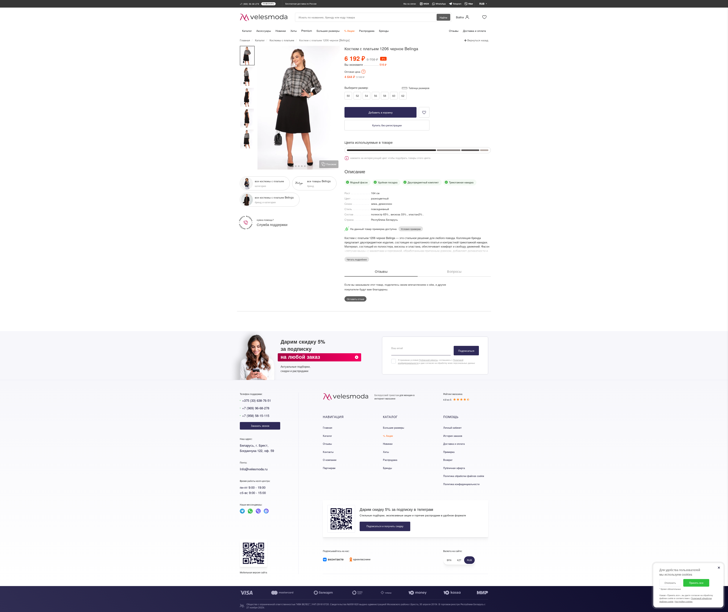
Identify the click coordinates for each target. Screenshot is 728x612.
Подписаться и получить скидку (384, 526)
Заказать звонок (260, 426)
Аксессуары (263, 31)
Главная (327, 427)
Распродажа (366, 31)
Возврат (448, 460)
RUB (469, 560)
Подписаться (466, 351)
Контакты (328, 452)
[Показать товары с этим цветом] (391, 150)
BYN (449, 560)
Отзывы (453, 31)
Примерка (448, 452)
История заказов (452, 436)
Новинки (280, 31)
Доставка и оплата (474, 31)
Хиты (293, 31)
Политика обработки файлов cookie (463, 476)
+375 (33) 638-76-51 (256, 400)
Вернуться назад (477, 40)
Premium (306, 31)
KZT (459, 560)
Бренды (384, 31)
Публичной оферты (428, 359)
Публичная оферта (454, 468)
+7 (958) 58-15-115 (255, 415)
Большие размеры (328, 31)
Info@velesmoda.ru (254, 469)
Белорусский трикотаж (386, 395)
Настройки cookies (684, 601)
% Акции (349, 31)
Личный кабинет (452, 427)
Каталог (247, 31)
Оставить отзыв (355, 299)
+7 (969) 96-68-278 (255, 408)
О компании (329, 460)
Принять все (696, 583)
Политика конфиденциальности (461, 484)
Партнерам (329, 468)
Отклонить (670, 582)
